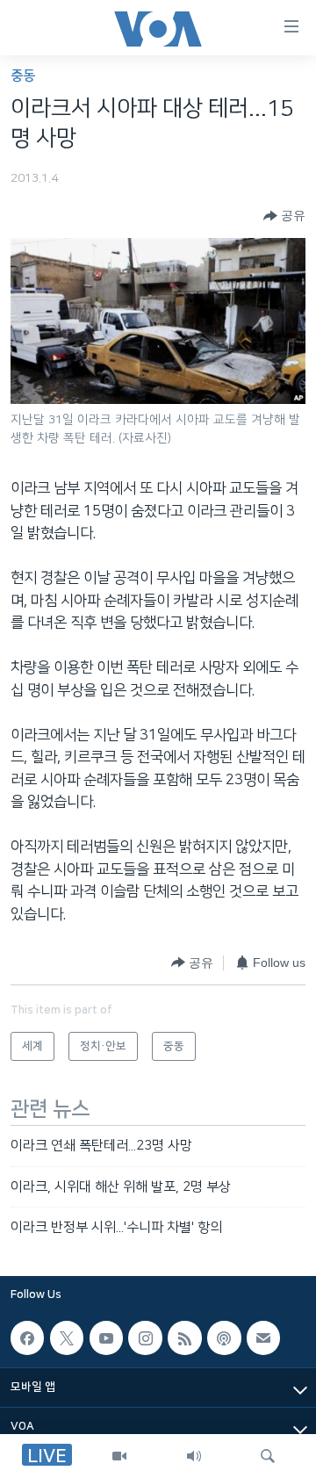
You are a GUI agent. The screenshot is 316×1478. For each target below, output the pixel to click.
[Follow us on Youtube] (106, 1338)
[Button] (284, 216)
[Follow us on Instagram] (145, 1338)
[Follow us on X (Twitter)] (66, 1338)
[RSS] (184, 1338)
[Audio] (194, 1456)
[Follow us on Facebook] (27, 1338)
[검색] (267, 1456)
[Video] (119, 1456)
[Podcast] (224, 1338)
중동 (23, 75)
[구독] (263, 1338)
